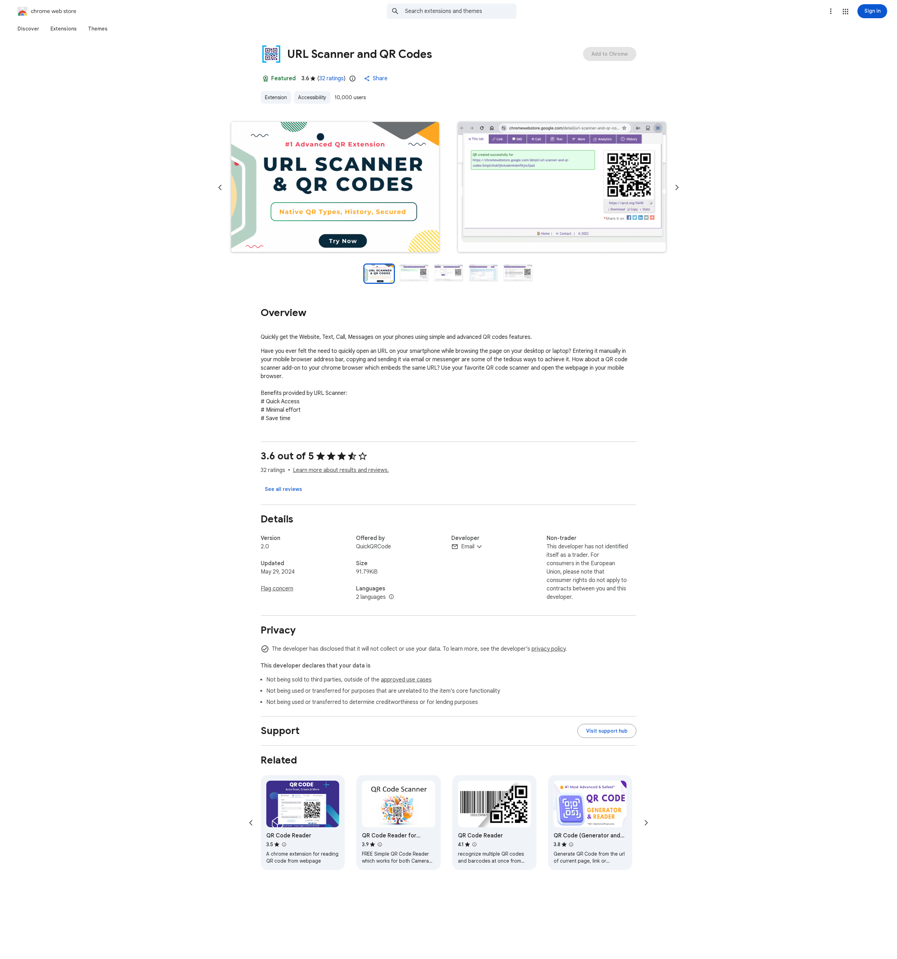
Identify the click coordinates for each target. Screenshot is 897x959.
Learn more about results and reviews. (341, 470)
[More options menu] (831, 11)
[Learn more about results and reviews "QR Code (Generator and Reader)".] (571, 844)
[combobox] (460, 11)
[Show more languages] (391, 597)
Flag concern (277, 588)
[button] (845, 12)
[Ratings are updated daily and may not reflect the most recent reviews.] (352, 78)
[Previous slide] (220, 187)
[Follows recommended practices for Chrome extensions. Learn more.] (265, 78)
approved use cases (406, 679)
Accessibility (312, 97)
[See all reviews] (283, 489)
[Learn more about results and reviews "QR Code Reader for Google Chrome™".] (379, 844)
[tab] (28, 28)
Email (467, 546)
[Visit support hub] (606, 730)
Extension (276, 97)
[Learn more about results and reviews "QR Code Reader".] (283, 844)
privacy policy (549, 648)
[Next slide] (677, 187)
